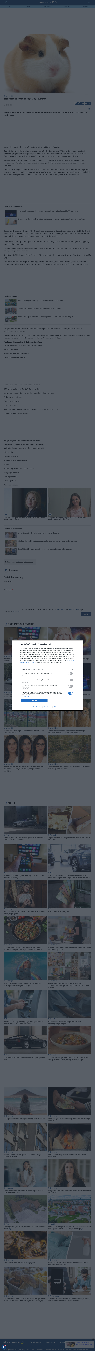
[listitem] (47, 669)
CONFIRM (34, 700)
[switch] (70, 673)
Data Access (47, 707)
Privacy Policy (58, 707)
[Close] (79, 644)
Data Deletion (37, 707)
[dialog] (47, 675)
